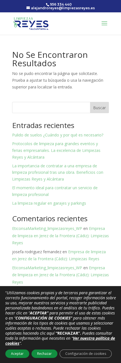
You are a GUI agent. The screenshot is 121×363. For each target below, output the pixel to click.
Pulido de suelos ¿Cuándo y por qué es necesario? (57, 135)
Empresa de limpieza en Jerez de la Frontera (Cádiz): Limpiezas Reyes (60, 235)
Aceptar (17, 353)
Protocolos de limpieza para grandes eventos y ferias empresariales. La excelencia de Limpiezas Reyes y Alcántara (56, 150)
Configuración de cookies (85, 353)
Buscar (99, 107)
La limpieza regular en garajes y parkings (49, 203)
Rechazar (44, 353)
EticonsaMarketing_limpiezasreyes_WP (47, 228)
